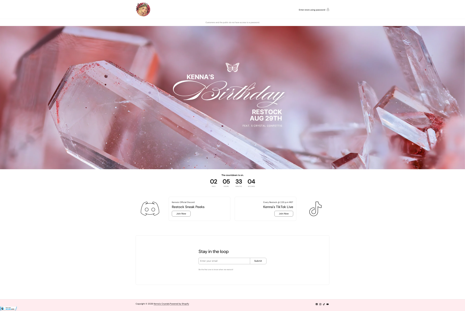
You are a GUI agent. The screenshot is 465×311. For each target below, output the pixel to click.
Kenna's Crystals (161, 303)
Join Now (181, 213)
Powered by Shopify (179, 303)
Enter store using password (312, 9)
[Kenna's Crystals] (143, 9)
